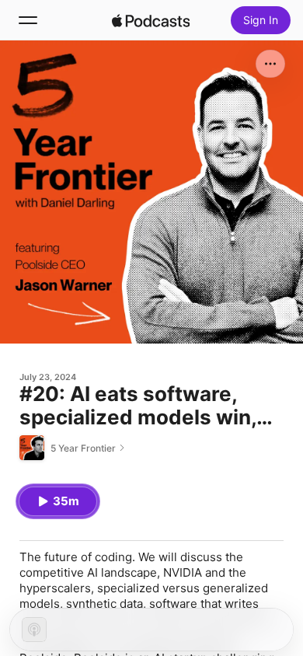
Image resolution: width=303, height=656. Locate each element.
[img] (150, 20)
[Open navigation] (28, 20)
